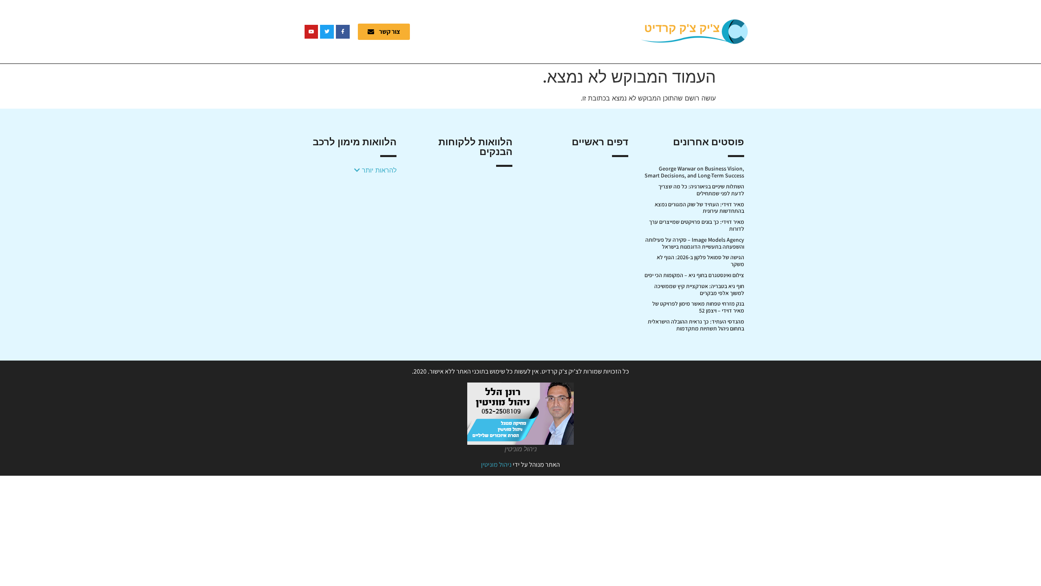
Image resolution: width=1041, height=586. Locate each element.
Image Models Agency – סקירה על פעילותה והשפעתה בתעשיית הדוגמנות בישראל (694, 243)
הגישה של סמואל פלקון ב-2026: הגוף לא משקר (700, 261)
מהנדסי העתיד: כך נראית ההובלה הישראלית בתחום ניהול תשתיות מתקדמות (696, 325)
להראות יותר (378, 170)
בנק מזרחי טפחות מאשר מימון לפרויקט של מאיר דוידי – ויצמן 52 (698, 307)
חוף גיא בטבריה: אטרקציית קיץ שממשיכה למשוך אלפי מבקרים (699, 289)
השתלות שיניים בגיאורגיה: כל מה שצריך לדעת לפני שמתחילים (701, 190)
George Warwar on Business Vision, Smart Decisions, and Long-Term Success (694, 172)
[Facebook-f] (343, 32)
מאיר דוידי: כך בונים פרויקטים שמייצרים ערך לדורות (696, 225)
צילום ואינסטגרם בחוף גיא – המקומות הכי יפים (694, 275)
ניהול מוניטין (496, 464)
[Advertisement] (530, 30)
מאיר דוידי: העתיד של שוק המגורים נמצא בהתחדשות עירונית (699, 208)
